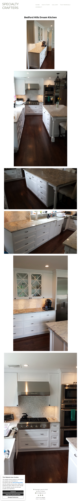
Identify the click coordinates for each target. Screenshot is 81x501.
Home (38, 4)
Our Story (46, 4)
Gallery (55, 4)
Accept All (13, 491)
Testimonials (65, 4)
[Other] (42, 495)
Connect (39, 7)
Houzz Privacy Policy (18, 482)
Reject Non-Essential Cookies (13, 494)
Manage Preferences (13, 497)
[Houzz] (38, 495)
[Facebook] (40, 495)
